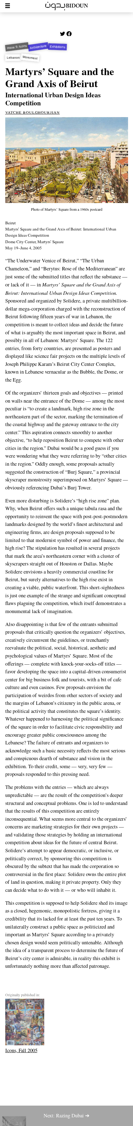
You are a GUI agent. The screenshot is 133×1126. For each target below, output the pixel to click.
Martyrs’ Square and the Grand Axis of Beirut (59, 77)
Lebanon (12, 58)
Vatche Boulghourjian (32, 111)
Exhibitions (57, 47)
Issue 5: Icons (16, 47)
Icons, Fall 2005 (21, 1050)
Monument (30, 57)
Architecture (38, 47)
